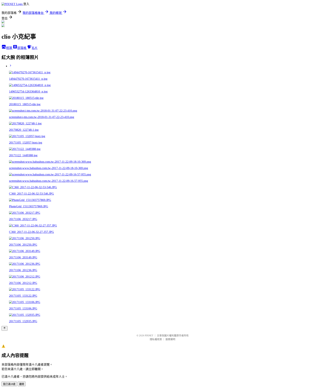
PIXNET (149, 335)
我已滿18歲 (9, 384)
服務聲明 (170, 339)
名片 (35, 48)
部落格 (22, 48)
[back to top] (5, 328)
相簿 (9, 48)
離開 (21, 384)
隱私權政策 (156, 339)
